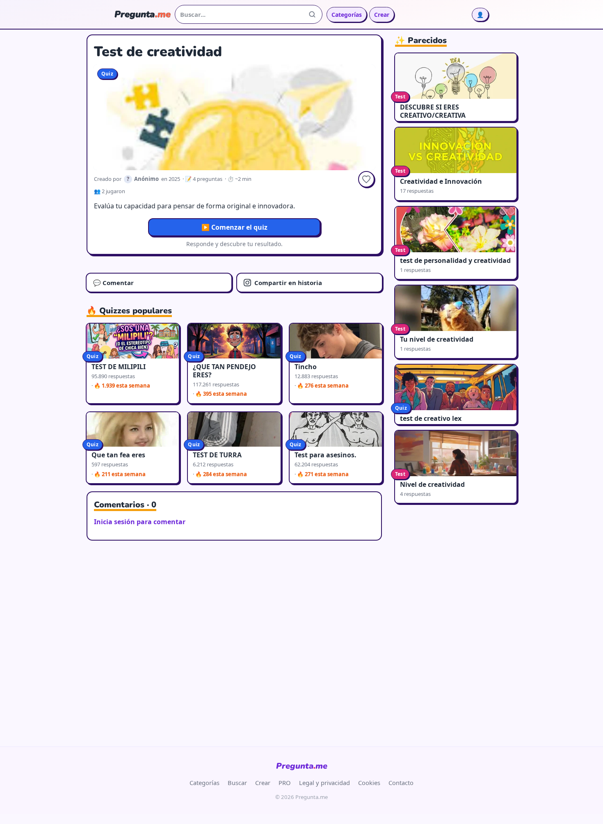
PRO (285, 782)
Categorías (346, 14)
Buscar (237, 782)
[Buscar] (312, 14)
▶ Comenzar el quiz (234, 227)
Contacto (400, 782)
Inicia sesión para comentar (139, 521)
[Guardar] (366, 179)
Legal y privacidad (324, 782)
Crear (381, 14)
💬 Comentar (113, 282)
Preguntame (301, 766)
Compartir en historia (288, 282)
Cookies (369, 782)
